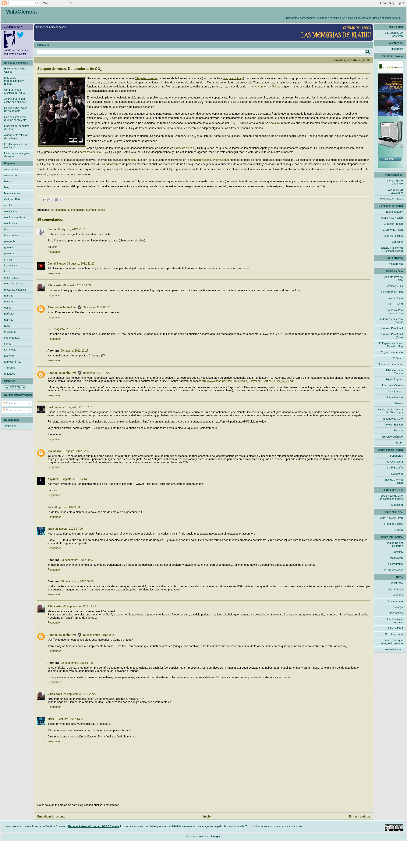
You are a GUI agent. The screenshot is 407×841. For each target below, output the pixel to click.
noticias (8, 295)
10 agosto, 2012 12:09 (96, 372)
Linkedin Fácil (395, 628)
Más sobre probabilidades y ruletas (14, 80)
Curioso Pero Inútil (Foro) (392, 336)
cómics (8, 205)
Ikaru (50, 528)
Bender (52, 229)
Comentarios (13, 410)
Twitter (22, 54)
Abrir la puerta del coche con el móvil (15, 100)
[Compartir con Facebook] (57, 200)
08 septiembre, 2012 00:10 (77, 581)
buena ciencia (75, 209)
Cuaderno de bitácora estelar (390, 321)
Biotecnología (395, 298)
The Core (9, 367)
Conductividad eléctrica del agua (14, 91)
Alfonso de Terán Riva (61, 307)
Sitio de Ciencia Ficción (394, 481)
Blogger (215, 836)
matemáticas (11, 277)
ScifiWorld (397, 473)
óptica (7, 307)
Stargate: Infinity (233, 78)
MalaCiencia (21, 11)
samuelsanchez (394, 649)
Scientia (398, 430)
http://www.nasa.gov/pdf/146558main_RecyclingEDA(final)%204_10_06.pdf (248, 380)
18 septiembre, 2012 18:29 (99, 634)
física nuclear (12, 235)
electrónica (10, 223)
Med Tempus (395, 391)
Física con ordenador (390, 364)
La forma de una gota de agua (16, 155)
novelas (8, 301)
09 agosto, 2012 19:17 (74, 350)
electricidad (11, 211)
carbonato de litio (90, 152)
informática (10, 265)
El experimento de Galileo (14, 70)
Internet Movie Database (394, 182)
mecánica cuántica (15, 289)
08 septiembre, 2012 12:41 (79, 606)
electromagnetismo (15, 217)
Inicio (207, 816)
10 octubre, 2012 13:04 (69, 718)
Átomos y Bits (395, 286)
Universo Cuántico (392, 436)
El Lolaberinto (395, 601)
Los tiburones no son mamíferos (16, 146)
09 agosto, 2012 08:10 (96, 307)
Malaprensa (396, 263)
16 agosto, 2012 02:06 (75, 451)
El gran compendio (392, 352)
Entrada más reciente (51, 816)
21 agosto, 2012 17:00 (69, 528)
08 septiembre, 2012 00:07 (77, 559)
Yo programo (395, 564)
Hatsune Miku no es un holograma (15, 109)
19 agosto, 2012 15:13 (73, 479)
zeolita (132, 159)
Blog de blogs (395, 589)
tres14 (399, 442)
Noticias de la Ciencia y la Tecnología (390, 411)
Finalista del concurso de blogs (16, 127)
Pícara (399, 529)
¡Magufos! (397, 48)
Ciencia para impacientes (395, 312)
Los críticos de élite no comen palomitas (391, 497)
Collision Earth (12, 199)
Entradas (10, 403)
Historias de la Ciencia (394, 372)
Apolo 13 (274, 123)
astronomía (10, 175)
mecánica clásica (14, 283)
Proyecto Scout (394, 461)
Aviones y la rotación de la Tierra (16, 137)
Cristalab (397, 552)
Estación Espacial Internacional (209, 159)
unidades (9, 373)
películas (9, 313)
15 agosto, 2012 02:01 (79, 407)
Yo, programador (393, 570)
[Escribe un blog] (49, 200)
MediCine (397, 241)
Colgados (397, 595)
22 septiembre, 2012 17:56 (77, 662)
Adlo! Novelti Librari (391, 518)
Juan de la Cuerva (392, 385)
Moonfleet (397, 504)
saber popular (12, 337)
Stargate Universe (146, 78)
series (101, 209)
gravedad (9, 253)
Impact (8, 259)
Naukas (398, 403)
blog (6, 187)
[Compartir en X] (53, 200)
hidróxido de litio (184, 148)
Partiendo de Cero (392, 418)
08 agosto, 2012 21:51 (71, 229)
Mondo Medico (394, 397)
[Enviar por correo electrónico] (45, 200)
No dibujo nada (394, 634)
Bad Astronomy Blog (391, 292)
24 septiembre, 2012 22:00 (79, 694)
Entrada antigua (359, 816)
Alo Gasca (54, 451)
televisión (9, 355)
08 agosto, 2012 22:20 (80, 263)
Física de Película (392, 235)
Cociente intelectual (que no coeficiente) (15, 119)
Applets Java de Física (393, 278)
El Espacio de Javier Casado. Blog (391, 345)
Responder (54, 251)
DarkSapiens (55, 407)
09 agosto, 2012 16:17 (66, 329)
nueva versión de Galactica (266, 86)
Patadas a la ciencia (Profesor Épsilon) (391, 249)
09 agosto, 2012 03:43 (77, 285)
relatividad (10, 331)
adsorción (112, 164)
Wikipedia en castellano (395, 191)
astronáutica (58, 209)
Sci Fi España (395, 467)
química (91, 209)
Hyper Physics (394, 379)
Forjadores (396, 455)
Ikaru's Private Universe (395, 621)
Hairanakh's (396, 613)
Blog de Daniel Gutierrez (394, 544)
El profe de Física (393, 229)
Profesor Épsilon (393, 424)
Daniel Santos (56, 263)
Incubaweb (396, 558)
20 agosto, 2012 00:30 (67, 507)
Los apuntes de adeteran (394, 34)
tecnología (10, 349)
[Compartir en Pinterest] (61, 200)
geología (9, 247)
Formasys (397, 607)
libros (7, 271)
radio (7, 325)
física (7, 229)
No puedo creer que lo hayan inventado (391, 642)
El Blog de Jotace (393, 523)
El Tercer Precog (393, 223)
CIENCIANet (395, 304)
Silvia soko (54, 285)
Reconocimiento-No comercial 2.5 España (93, 826)
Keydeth (52, 479)
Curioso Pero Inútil (392, 328)
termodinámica (12, 361)
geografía (9, 241)
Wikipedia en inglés (391, 198)
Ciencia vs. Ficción (392, 217)
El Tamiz (398, 358)
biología (9, 181)
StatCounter (10, 426)
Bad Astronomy (394, 211)
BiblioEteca (396, 583)
